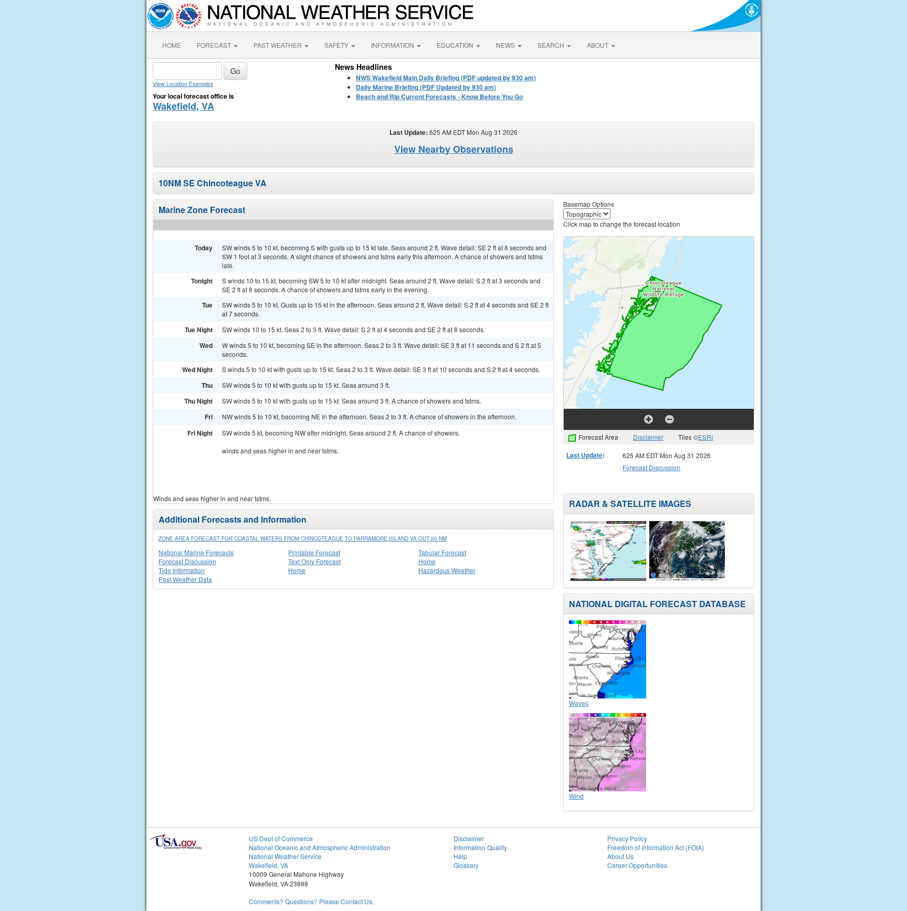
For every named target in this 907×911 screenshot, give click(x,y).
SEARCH (551, 44)
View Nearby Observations (453, 149)
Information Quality (480, 847)
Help (460, 856)
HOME (171, 44)
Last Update (584, 455)
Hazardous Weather (447, 570)
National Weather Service (285, 856)
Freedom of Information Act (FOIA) (655, 847)
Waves (578, 702)
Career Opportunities (637, 865)
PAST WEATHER (278, 44)
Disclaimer (648, 436)
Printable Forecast (314, 552)
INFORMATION (393, 44)
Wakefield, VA (183, 106)
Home (427, 561)
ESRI (705, 436)
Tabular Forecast (442, 552)
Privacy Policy (627, 838)
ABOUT (598, 44)
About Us (620, 856)
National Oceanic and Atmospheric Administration (320, 847)
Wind (576, 795)
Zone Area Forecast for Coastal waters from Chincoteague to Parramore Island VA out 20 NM (303, 538)
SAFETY (337, 44)
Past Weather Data (185, 579)
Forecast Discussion (187, 561)
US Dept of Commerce (281, 838)
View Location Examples (183, 84)
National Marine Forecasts (196, 552)
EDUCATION (456, 44)
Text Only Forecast (314, 561)
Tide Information (182, 570)
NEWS (506, 44)
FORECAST (215, 44)
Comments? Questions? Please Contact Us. (311, 901)
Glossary (466, 865)
